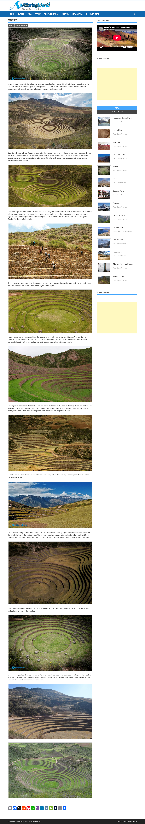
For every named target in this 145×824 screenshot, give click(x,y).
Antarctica (77, 14)
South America (21, 25)
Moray (115, 167)
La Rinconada (118, 240)
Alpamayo (116, 203)
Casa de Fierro (118, 191)
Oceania (65, 14)
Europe (21, 14)
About (135, 821)
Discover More (92, 14)
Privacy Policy (127, 821)
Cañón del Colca (119, 154)
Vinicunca (116, 142)
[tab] (117, 108)
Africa (38, 14)
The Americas (50, 14)
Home (12, 14)
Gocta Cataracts (119, 215)
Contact (118, 821)
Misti (114, 179)
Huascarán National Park (122, 118)
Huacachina (117, 252)
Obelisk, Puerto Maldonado (123, 264)
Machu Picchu (118, 276)
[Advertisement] (117, 84)
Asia (29, 14)
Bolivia (115, 231)
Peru (11, 25)
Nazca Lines (117, 130)
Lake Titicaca (118, 227)
